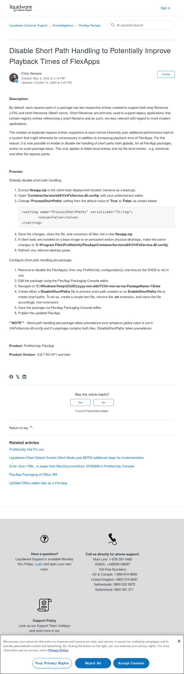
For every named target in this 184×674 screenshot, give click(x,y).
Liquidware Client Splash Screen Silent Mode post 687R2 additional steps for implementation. (77, 457)
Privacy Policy (58, 650)
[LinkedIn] (24, 377)
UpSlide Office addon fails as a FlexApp (38, 482)
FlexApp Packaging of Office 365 (33, 474)
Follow (166, 74)
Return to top (19, 427)
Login (39, 563)
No (103, 402)
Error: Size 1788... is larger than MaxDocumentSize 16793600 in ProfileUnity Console (71, 466)
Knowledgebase (63, 25)
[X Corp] (18, 377)
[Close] (179, 641)
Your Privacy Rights (52, 663)
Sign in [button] (165, 8)
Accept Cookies (131, 663)
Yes (80, 402)
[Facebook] (11, 377)
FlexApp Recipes (90, 25)
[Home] (21, 8)
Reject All (93, 663)
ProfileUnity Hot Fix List (26, 449)
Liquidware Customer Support (28, 25)
